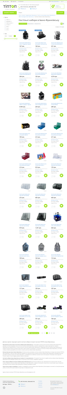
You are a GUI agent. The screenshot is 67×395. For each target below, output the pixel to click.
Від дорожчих (37, 23)
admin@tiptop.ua (55, 384)
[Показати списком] (63, 24)
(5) (7, 26)
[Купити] (30, 54)
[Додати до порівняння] (23, 55)
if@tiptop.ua (23, 386)
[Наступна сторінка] (52, 333)
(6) (9, 21)
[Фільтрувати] (15, 36)
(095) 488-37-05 (31, 381)
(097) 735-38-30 (24, 381)
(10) (8, 19)
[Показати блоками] (61, 24)
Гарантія (40, 385)
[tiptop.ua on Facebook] (4, 388)
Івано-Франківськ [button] (55, 1)
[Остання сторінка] (54, 333)
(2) (9, 23)
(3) (7, 28)
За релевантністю (22, 23)
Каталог (9, 12)
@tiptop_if (34, 8)
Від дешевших (31, 23)
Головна (40, 381)
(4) (8, 24)
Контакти (40, 387)
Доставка (40, 383)
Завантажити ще (34, 333)
